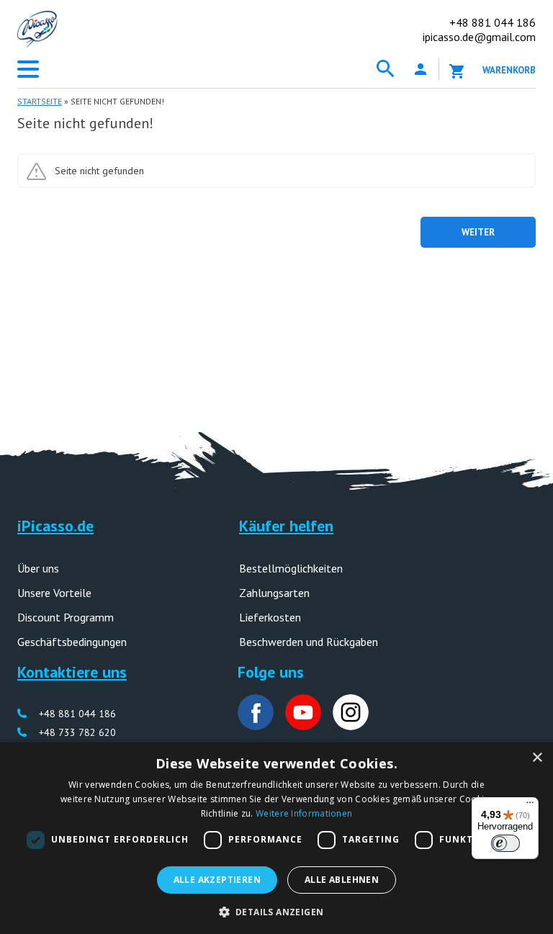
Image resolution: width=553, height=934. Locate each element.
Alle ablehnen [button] (342, 880)
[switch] (505, 843)
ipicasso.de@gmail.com (479, 37)
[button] (277, 910)
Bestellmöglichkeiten (291, 568)
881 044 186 (492, 22)
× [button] (536, 758)
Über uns (38, 568)
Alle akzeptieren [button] (217, 880)
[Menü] (530, 805)
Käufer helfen (286, 526)
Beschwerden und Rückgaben (308, 641)
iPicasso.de (55, 526)
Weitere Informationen (304, 813)
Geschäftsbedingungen (72, 641)
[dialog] (276, 838)
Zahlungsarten (274, 592)
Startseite (39, 101)
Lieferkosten (270, 617)
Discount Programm (65, 617)
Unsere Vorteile (54, 592)
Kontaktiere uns (72, 672)
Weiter (478, 232)
